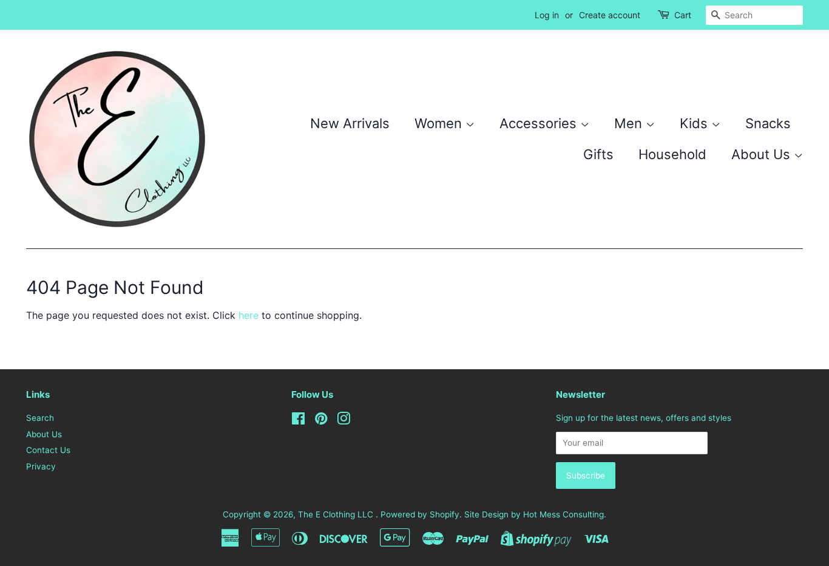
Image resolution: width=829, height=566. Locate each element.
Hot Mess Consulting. (564, 514)
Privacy (41, 466)
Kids (695, 123)
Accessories (539, 123)
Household (672, 154)
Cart (682, 15)
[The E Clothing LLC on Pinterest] (321, 421)
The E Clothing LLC (337, 514)
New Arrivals (350, 123)
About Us (762, 154)
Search (40, 418)
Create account (609, 15)
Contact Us (48, 450)
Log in (547, 15)
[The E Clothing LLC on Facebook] (298, 421)
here (249, 315)
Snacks (768, 123)
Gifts (598, 154)
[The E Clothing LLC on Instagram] (343, 421)
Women (439, 123)
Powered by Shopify (420, 514)
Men (630, 123)
